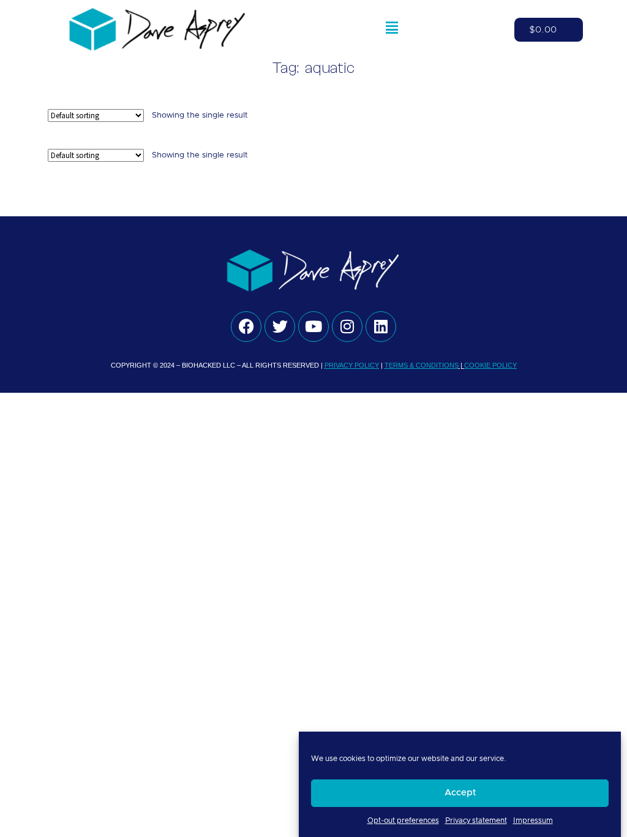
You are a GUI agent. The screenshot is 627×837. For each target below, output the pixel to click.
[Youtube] (313, 326)
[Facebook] (246, 326)
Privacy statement (476, 820)
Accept (460, 792)
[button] (392, 30)
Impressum (533, 820)
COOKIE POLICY (490, 365)
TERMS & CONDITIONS (422, 365)
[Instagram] (347, 326)
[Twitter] (280, 326)
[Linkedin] (381, 326)
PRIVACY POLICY (352, 365)
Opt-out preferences (403, 820)
